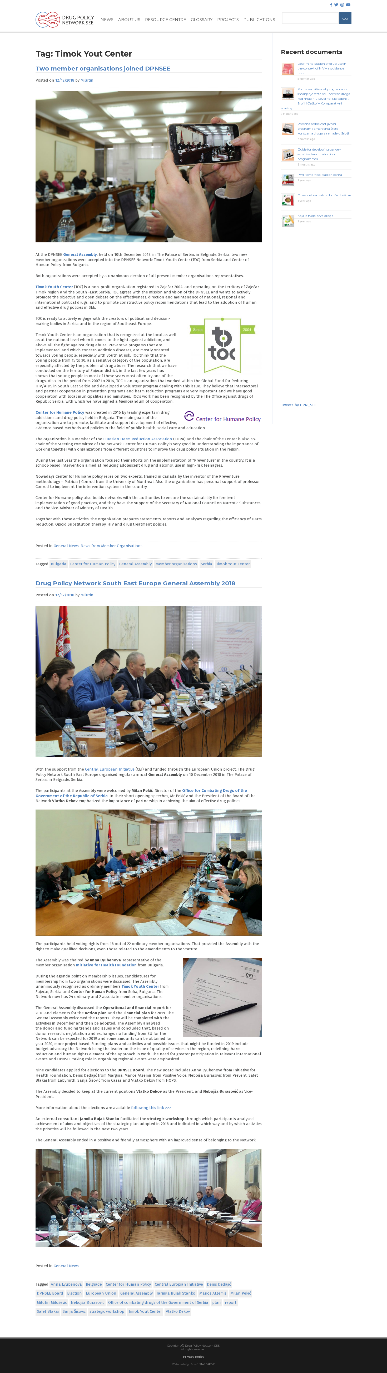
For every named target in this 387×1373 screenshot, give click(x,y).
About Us (129, 19)
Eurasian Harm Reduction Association (137, 439)
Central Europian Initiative (179, 1284)
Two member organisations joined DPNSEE (103, 68)
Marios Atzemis (212, 1293)
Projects (228, 19)
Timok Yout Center (233, 564)
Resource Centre (165, 19)
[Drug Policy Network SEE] (65, 28)
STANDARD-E (207, 1364)
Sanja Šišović (74, 1311)
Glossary (201, 19)
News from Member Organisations (111, 545)
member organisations (176, 564)
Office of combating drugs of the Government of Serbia (158, 1302)
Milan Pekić (240, 1293)
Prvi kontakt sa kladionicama (319, 175)
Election (74, 1293)
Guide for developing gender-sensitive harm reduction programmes (319, 154)
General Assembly (80, 254)
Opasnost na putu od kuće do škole (324, 195)
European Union (101, 1293)
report (230, 1302)
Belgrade (94, 1284)
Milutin (87, 80)
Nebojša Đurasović (87, 1302)
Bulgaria (58, 564)
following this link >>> (151, 1107)
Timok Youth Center (140, 986)
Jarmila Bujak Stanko (176, 1293)
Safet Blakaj (48, 1311)
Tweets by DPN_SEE (298, 405)
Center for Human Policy (92, 564)
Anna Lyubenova (66, 1284)
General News (66, 545)
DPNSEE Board (50, 1293)
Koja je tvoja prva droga (315, 216)
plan (216, 1302)
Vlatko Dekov (178, 1311)
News (107, 19)
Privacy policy (193, 1357)
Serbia (206, 564)
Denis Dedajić (219, 1284)
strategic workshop (107, 1311)
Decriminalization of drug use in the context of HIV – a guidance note (321, 68)
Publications (259, 19)
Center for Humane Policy (60, 412)
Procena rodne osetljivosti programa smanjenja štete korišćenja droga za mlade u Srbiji (323, 128)
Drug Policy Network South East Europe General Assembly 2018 (135, 583)
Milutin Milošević (52, 1302)
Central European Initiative (110, 769)
